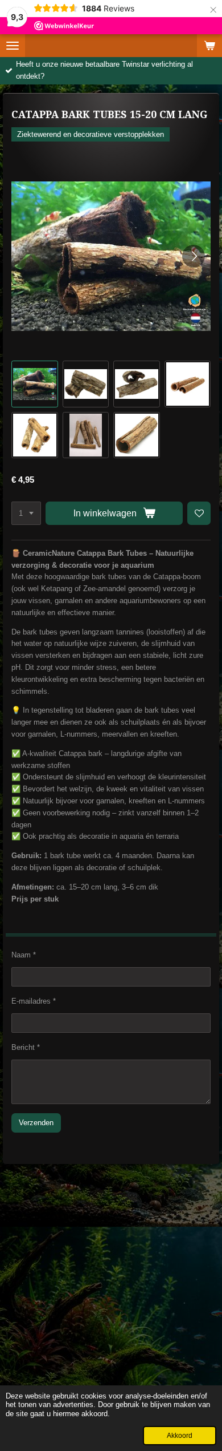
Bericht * (25, 1047)
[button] (34, 384)
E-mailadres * (33, 1001)
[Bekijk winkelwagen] (209, 45)
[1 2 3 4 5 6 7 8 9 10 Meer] (26, 513)
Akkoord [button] (179, 1435)
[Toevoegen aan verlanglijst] (199, 513)
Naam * (23, 955)
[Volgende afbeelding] (193, 256)
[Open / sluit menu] (12, 45)
